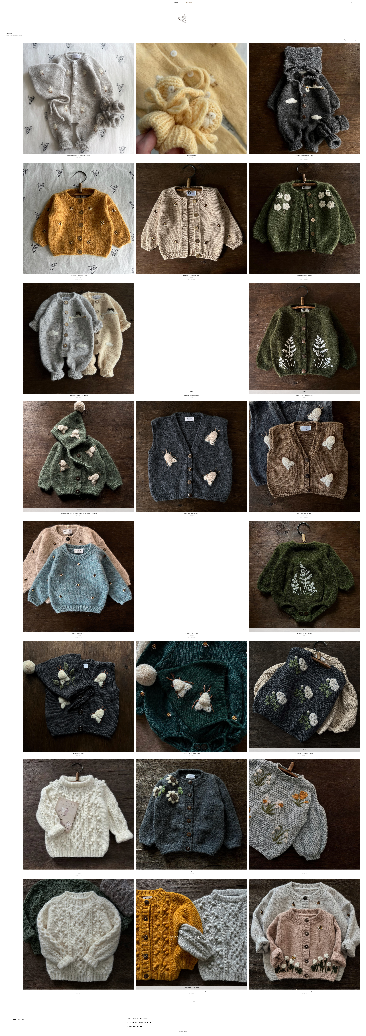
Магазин (189, 2)
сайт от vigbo (183, 1031)
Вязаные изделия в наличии (14, 35)
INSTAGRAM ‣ (133, 1019)
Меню (176, 2)
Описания (9, 33)
